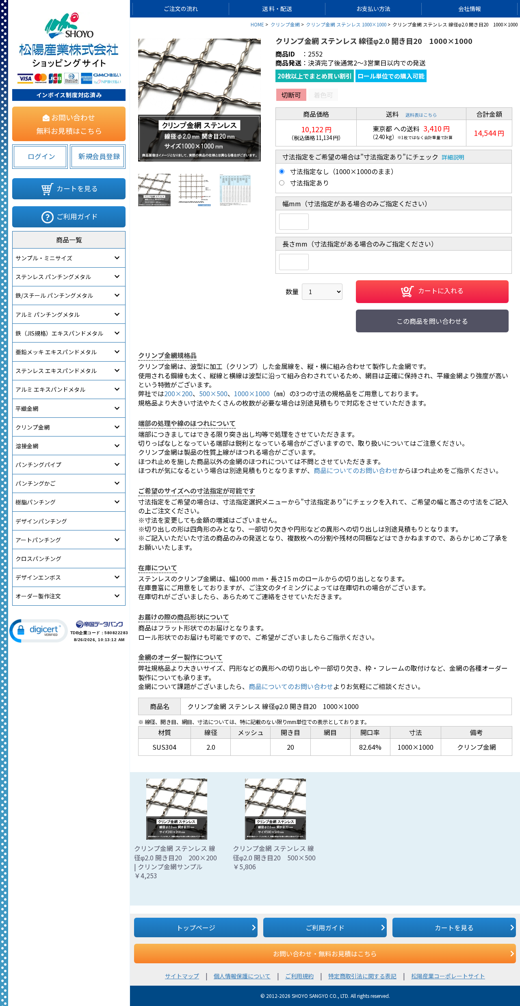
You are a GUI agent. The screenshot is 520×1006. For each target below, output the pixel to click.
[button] (38, 631)
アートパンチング (38, 540)
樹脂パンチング (35, 502)
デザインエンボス (38, 577)
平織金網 (26, 408)
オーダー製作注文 (38, 596)
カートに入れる (441, 291)
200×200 (178, 393)
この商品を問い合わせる (432, 321)
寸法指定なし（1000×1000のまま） (343, 171)
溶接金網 (26, 446)
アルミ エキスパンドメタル (50, 389)
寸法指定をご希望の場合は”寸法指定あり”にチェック (360, 156)
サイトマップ (182, 976)
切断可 (291, 95)
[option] (199, 100)
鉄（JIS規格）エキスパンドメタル (59, 333)
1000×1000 (252, 393)
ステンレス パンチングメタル (53, 277)
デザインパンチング (41, 521)
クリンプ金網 (32, 427)
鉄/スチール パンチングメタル (54, 295)
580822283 (116, 633)
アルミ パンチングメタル (47, 314)
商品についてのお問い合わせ (356, 470)
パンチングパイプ (38, 464)
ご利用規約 (299, 976)
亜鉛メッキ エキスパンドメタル (56, 352)
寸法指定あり (309, 182)
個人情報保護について (242, 976)
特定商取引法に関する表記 (362, 976)
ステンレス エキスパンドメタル (56, 371)
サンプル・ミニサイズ (43, 258)
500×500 (213, 393)
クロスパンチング (38, 558)
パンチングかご (35, 483)
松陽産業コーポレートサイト (448, 976)
